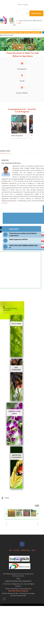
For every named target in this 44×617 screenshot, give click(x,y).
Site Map (16, 550)
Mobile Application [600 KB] (18, 239)
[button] (3, 47)
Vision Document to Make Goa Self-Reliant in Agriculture (22, 54)
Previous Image (6, 523)
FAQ (10, 550)
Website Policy (25, 550)
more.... (6, 203)
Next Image (37, 523)
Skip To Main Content (6, 35)
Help (33, 550)
